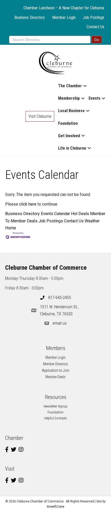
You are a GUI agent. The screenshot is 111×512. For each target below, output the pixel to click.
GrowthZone (55, 506)
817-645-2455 (59, 297)
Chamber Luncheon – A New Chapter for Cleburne (63, 7)
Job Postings (93, 17)
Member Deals (55, 377)
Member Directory (55, 364)
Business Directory (29, 17)
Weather (92, 220)
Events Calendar (55, 213)
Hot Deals (80, 213)
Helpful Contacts (55, 418)
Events (94, 98)
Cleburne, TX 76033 (60, 310)
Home (10, 227)
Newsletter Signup (55, 406)
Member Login (64, 17)
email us (60, 323)
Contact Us (95, 26)
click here (27, 204)
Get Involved (69, 135)
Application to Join (55, 370)
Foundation (68, 123)
